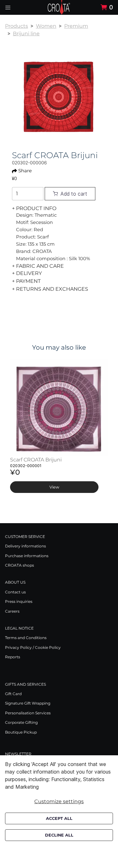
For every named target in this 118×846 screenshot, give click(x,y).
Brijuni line (26, 34)
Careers (12, 611)
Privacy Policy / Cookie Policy (33, 647)
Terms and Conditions (26, 637)
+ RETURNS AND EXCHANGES (50, 289)
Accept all (59, 818)
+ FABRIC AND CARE (38, 266)
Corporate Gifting (21, 722)
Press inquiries (18, 601)
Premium (76, 26)
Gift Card (13, 693)
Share (25, 171)
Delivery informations (25, 546)
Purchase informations (26, 555)
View (54, 487)
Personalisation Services (28, 713)
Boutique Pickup (21, 732)
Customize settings (59, 801)
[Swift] (58, 7)
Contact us (15, 592)
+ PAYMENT (26, 281)
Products (16, 26)
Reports (12, 657)
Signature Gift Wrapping (27, 703)
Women (46, 26)
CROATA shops (19, 565)
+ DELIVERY (27, 273)
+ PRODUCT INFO (34, 208)
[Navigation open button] (8, 7)
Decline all (59, 835)
